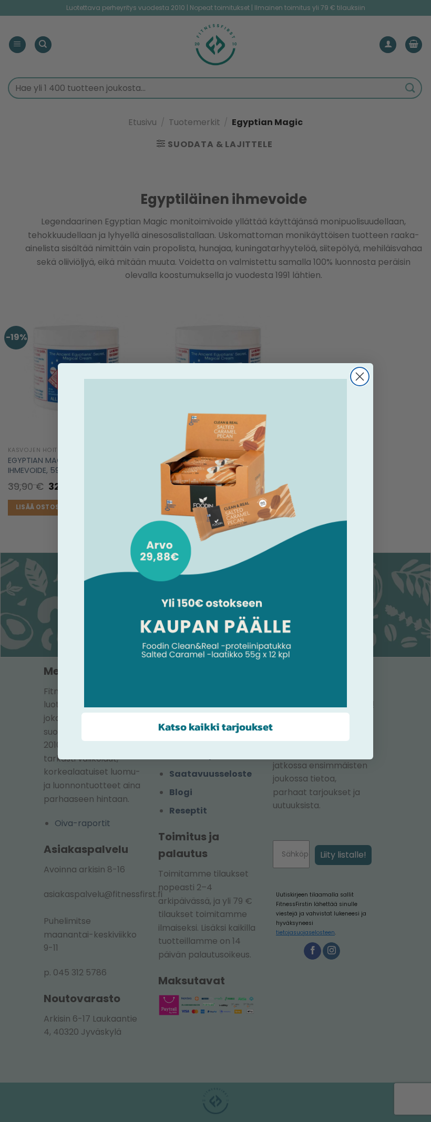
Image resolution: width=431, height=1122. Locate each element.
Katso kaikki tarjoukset (215, 727)
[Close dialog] (360, 376)
